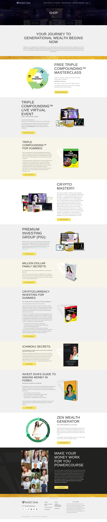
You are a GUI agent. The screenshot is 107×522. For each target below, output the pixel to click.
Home (46, 502)
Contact (57, 508)
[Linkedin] (36, 509)
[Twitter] (34, 509)
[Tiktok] (28, 509)
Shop (86, 2)
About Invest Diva (48, 2)
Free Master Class (66, 2)
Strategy (47, 509)
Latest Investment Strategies (58, 505)
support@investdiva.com (30, 505)
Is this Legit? (57, 2)
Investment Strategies (78, 2)
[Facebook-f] (26, 509)
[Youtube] (31, 509)
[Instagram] (23, 509)
